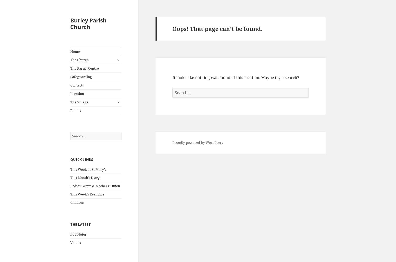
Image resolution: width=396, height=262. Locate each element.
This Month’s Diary (85, 177)
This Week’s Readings (87, 194)
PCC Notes (78, 234)
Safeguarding (81, 77)
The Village (79, 102)
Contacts (77, 85)
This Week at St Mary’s (88, 169)
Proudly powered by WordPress (197, 142)
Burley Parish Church (88, 23)
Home (75, 51)
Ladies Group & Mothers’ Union (95, 186)
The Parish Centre (84, 68)
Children (77, 202)
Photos (75, 110)
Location (77, 93)
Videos (75, 242)
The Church (79, 60)
